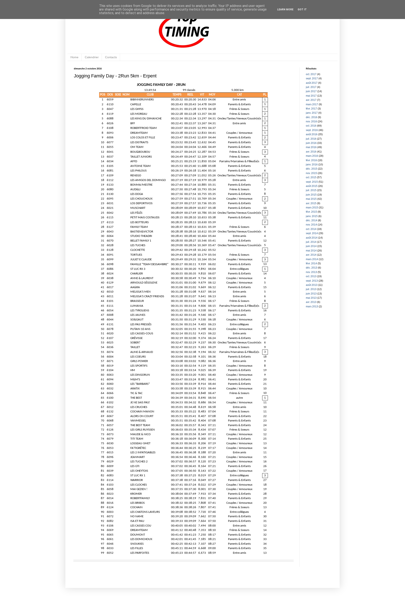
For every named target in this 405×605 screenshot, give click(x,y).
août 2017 (311, 82)
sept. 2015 (312, 181)
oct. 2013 (311, 276)
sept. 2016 (312, 130)
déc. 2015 (311, 168)
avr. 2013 (311, 302)
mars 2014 (312, 259)
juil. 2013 (311, 289)
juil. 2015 (311, 190)
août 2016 (311, 134)
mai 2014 (311, 250)
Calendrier (92, 57)
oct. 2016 (311, 125)
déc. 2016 (311, 117)
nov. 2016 (311, 121)
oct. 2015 (311, 177)
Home (74, 57)
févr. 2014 (311, 263)
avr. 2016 (311, 151)
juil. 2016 (311, 138)
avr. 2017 (311, 100)
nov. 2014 (311, 224)
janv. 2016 (312, 164)
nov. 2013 (311, 272)
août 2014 (311, 237)
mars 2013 (312, 306)
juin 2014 (311, 246)
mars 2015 (312, 207)
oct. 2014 (311, 229)
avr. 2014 (311, 254)
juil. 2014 (311, 241)
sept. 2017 (312, 78)
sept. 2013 (312, 280)
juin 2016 (311, 143)
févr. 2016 (311, 160)
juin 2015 (311, 194)
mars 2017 (312, 104)
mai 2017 (311, 95)
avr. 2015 (311, 203)
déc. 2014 (311, 220)
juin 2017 (311, 91)
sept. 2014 (312, 233)
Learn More (285, 9)
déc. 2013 (311, 267)
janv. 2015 (312, 216)
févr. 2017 (311, 108)
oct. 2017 (311, 74)
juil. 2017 (311, 87)
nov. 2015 (311, 173)
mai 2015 (311, 198)
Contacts (111, 57)
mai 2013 (311, 297)
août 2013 (311, 285)
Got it (302, 9)
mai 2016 (311, 147)
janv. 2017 (312, 112)
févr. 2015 (311, 211)
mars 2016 (312, 155)
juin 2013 (311, 293)
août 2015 (311, 186)
